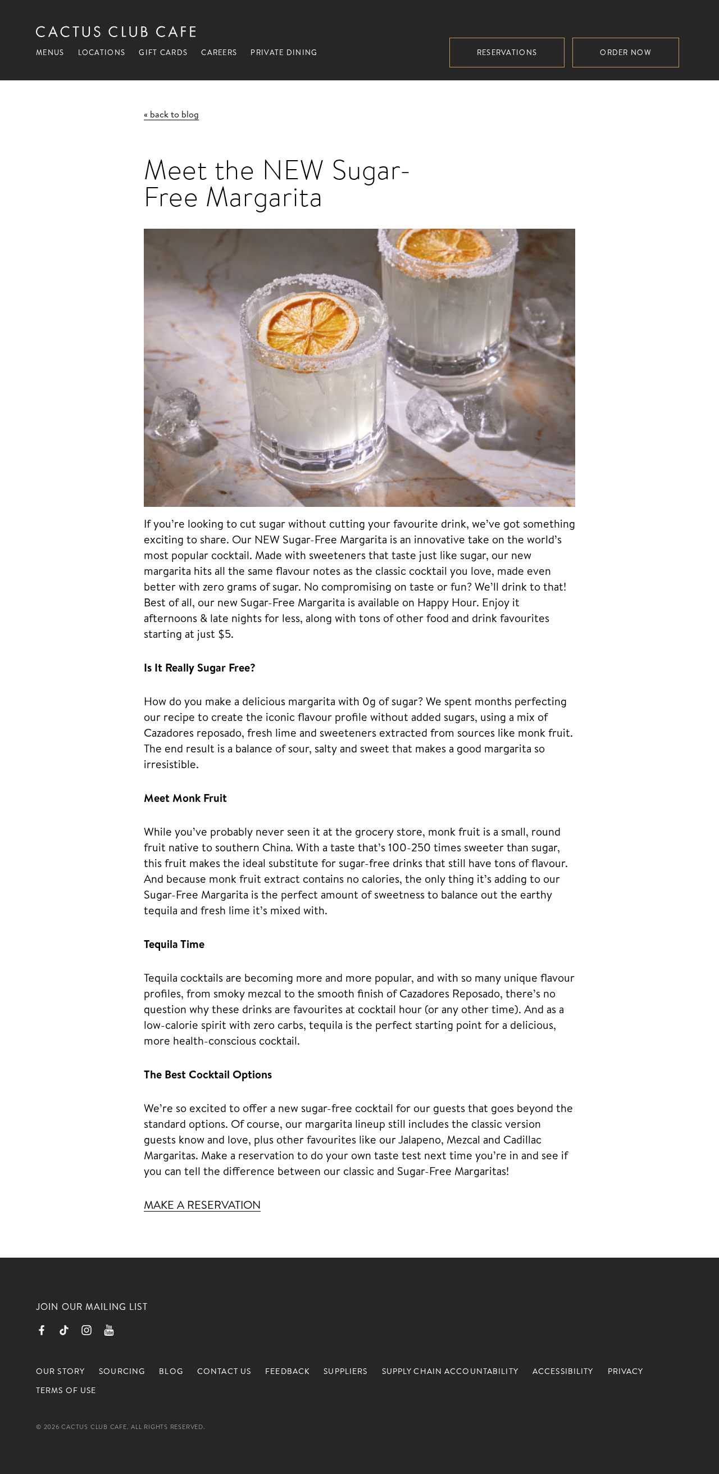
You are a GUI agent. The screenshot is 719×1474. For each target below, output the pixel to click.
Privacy (626, 1371)
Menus (50, 52)
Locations (102, 52)
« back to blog (171, 114)
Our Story (60, 1371)
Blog (171, 1371)
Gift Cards (163, 52)
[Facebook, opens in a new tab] (41, 1330)
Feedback (287, 1371)
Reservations (507, 52)
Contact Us (224, 1371)
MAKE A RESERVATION (202, 1204)
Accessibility (563, 1371)
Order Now (626, 52)
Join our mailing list (92, 1306)
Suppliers (345, 1371)
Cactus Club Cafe (115, 31)
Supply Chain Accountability (450, 1371)
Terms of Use (66, 1390)
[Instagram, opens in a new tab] (86, 1330)
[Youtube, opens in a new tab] (109, 1330)
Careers (219, 52)
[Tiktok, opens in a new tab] (64, 1330)
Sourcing (122, 1371)
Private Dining (284, 52)
